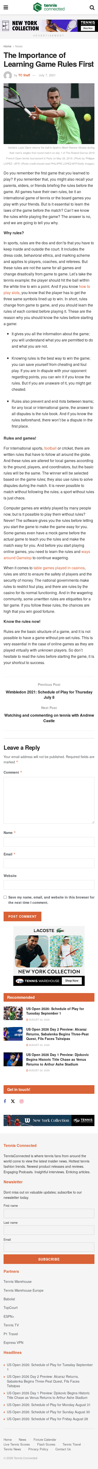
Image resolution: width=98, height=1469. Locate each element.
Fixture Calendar (45, 1439)
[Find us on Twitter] (13, 1101)
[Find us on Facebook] (5, 1101)
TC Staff (24, 75)
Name (10, 832)
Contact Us (63, 1449)
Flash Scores (46, 1444)
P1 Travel (11, 1333)
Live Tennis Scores (17, 1444)
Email (10, 854)
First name (11, 1205)
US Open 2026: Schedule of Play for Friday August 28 (47, 1418)
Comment (13, 772)
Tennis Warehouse (18, 1281)
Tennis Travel (72, 1444)
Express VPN (13, 1342)
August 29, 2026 (39, 1019)
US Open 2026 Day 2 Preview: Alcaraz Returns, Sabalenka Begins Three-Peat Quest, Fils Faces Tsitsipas (57, 1034)
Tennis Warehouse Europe (24, 1290)
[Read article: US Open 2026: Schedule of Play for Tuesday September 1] (13, 1013)
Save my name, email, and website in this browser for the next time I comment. (51, 900)
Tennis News (12, 1449)
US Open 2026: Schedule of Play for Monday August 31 (49, 1404)
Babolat (9, 1298)
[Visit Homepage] (48, 7)
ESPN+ (9, 1316)
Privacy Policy (38, 1449)
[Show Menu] (6, 7)
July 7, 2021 (47, 75)
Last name (11, 1222)
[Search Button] (92, 7)
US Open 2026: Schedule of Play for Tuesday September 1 (55, 1011)
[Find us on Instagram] (21, 1101)
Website (10, 875)
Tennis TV (11, 1325)
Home (7, 46)
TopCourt (11, 1307)
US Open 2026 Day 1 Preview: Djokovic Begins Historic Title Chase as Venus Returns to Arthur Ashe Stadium (57, 1059)
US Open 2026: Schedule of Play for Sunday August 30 (48, 1411)
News (19, 46)
